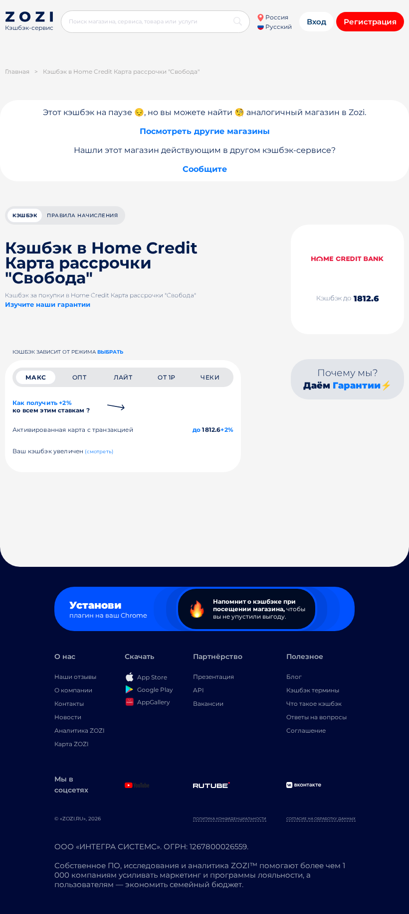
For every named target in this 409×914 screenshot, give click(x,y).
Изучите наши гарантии (47, 304)
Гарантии (357, 385)
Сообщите (205, 169)
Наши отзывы (75, 676)
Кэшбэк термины (312, 690)
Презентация (213, 676)
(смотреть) (99, 451)
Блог (294, 676)
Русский (278, 26)
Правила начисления (82, 215)
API (198, 690)
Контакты (69, 703)
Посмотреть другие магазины (205, 131)
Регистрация (370, 21)
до (197, 429)
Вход (316, 21)
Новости (67, 717)
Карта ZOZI (71, 744)
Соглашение (306, 730)
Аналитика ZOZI (79, 730)
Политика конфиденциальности (229, 818)
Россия (276, 17)
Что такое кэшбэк (314, 703)
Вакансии (208, 703)
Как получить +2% (51, 406)
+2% (226, 429)
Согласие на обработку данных (321, 818)
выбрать (110, 352)
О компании (73, 690)
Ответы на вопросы (316, 717)
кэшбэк (24, 215)
